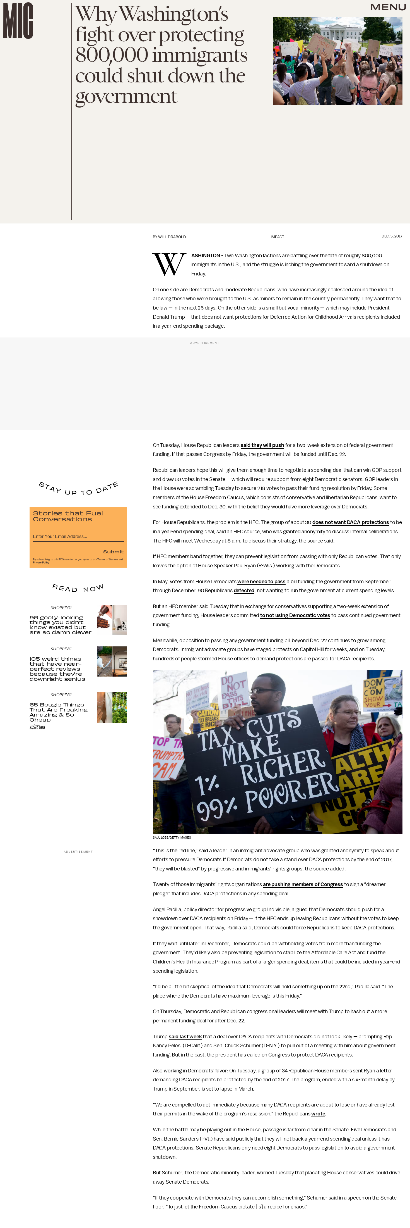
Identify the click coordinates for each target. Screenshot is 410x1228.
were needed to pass (261, 581)
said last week (185, 1036)
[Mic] (18, 20)
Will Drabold (172, 237)
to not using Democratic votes (295, 615)
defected (244, 590)
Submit (113, 551)
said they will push (262, 445)
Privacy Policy (41, 562)
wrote (318, 1114)
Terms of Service (107, 559)
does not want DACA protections (350, 522)
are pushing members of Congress (303, 884)
